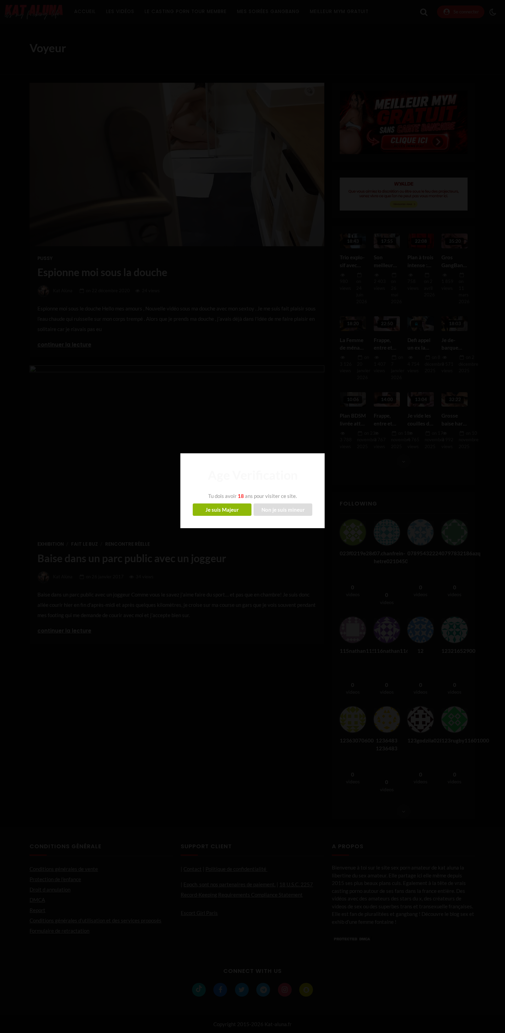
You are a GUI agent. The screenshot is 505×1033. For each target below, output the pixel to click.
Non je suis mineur (283, 510)
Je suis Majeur (222, 510)
